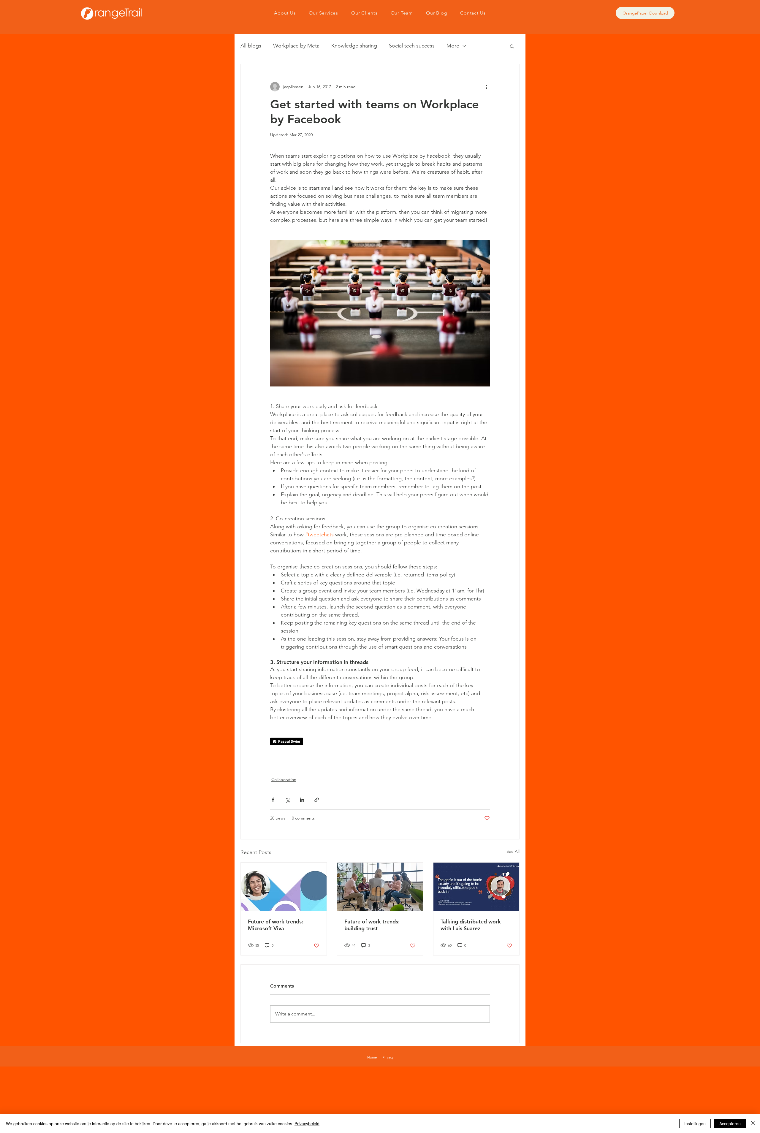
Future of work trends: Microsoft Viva (275, 925)
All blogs (250, 45)
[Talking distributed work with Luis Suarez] (476, 887)
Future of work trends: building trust (372, 925)
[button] (512, 46)
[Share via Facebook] (273, 800)
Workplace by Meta (296, 45)
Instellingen (695, 1123)
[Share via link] (316, 800)
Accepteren (730, 1123)
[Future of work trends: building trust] (380, 887)
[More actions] (486, 86)
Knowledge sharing (354, 45)
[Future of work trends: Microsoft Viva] (284, 887)
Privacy (388, 1057)
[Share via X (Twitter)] (287, 800)
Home (372, 1057)
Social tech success (412, 45)
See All (513, 851)
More (452, 45)
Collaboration (283, 779)
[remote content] (380, 741)
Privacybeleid (306, 1123)
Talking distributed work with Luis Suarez (471, 925)
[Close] (752, 1123)
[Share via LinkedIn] (302, 800)
